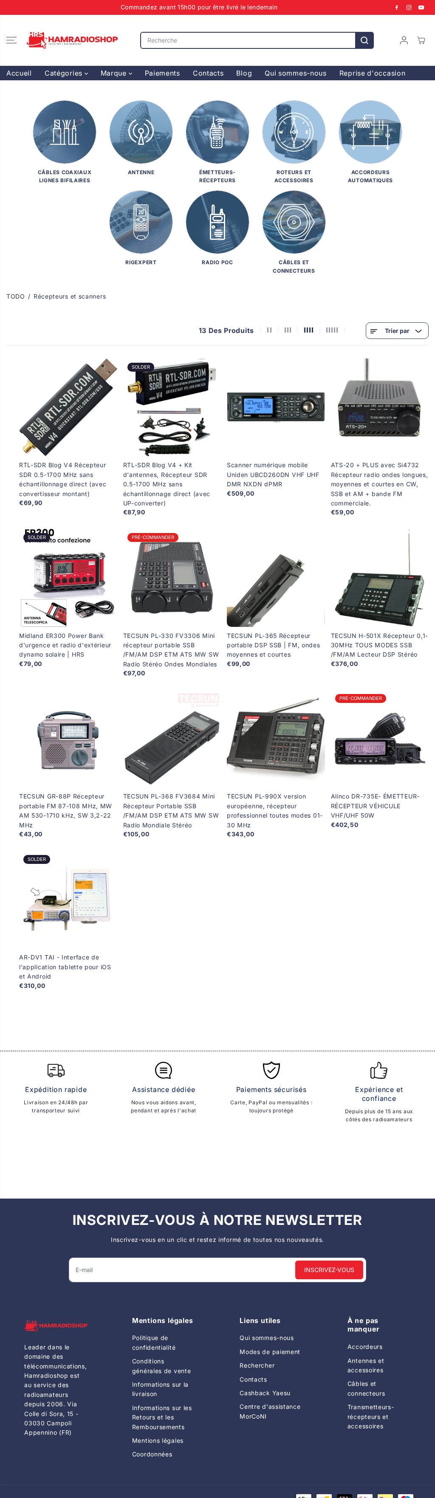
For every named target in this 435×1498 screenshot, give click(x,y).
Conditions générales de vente (161, 1365)
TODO (15, 296)
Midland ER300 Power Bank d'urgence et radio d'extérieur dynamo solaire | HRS (65, 645)
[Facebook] (397, 7)
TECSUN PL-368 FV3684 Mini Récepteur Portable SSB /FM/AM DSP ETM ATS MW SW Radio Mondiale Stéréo (171, 810)
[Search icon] (364, 40)
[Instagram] (409, 7)
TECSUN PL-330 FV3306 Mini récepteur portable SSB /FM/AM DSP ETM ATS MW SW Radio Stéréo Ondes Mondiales (171, 650)
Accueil (19, 73)
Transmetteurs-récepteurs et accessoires (370, 1416)
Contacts (208, 73)
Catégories (65, 73)
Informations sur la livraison (160, 1389)
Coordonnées (152, 1454)
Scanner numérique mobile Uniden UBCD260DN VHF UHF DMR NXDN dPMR (273, 474)
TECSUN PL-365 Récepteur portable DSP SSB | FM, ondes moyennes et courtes (273, 645)
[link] (56, 1326)
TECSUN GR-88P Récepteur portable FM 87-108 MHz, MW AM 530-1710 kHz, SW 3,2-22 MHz (65, 810)
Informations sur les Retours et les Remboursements (162, 1417)
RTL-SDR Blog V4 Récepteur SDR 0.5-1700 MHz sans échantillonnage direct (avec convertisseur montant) (63, 479)
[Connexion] (404, 40)
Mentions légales (158, 1440)
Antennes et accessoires (365, 1365)
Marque (115, 73)
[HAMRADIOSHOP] (72, 40)
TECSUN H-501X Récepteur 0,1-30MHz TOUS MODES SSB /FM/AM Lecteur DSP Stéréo (380, 645)
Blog (244, 73)
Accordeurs (365, 1346)
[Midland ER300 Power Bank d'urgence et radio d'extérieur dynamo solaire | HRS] (68, 578)
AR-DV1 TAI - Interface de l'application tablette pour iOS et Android (65, 967)
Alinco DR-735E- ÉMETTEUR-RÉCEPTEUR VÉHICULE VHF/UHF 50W (375, 806)
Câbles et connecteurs (366, 1388)
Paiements (162, 73)
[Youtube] (421, 7)
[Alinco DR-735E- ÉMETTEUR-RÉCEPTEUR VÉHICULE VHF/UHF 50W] (380, 739)
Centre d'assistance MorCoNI (270, 1411)
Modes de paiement (270, 1351)
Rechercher (257, 1365)
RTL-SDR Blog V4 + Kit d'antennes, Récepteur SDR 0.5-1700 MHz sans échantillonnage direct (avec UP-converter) (167, 484)
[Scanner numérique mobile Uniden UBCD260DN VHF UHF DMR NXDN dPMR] (276, 407)
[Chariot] (421, 40)
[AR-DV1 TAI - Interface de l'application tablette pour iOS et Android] (68, 900)
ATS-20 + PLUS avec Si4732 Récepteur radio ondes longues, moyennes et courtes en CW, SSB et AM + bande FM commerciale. (379, 484)
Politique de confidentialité (154, 1342)
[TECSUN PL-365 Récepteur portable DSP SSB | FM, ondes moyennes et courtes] (276, 578)
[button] (11, 40)
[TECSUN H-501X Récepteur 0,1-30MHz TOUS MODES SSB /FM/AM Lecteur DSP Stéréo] (380, 578)
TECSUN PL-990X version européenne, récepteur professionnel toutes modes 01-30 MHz (275, 810)
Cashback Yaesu (265, 1392)
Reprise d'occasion (372, 73)
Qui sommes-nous (296, 73)
